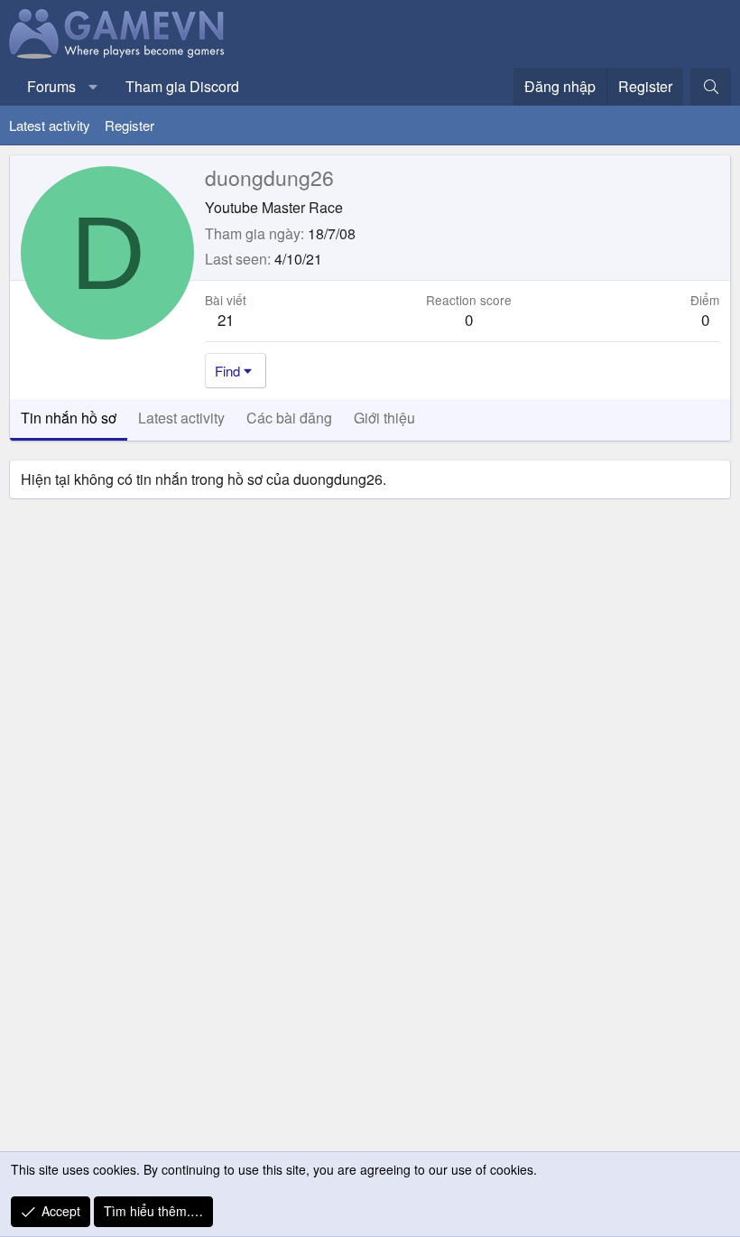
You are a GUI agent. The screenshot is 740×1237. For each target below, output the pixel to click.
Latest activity (49, 125)
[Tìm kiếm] (710, 87)
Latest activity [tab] (181, 417)
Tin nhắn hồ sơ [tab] (68, 417)
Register (129, 125)
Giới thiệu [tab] (384, 417)
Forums (51, 86)
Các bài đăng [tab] (289, 417)
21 (225, 319)
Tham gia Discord (182, 86)
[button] (93, 87)
